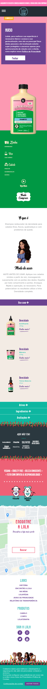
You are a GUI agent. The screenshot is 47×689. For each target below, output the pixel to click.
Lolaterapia (23, 619)
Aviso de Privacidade (24, 598)
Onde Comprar (23, 197)
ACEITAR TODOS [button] (32, 684)
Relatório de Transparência (23, 601)
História (23, 585)
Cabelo (23, 613)
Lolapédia (23, 595)
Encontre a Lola (23, 588)
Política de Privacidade (31, 51)
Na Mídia (24, 591)
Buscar (23, 549)
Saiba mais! (24, 329)
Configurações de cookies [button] (13, 684)
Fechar (15, 57)
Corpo (23, 616)
